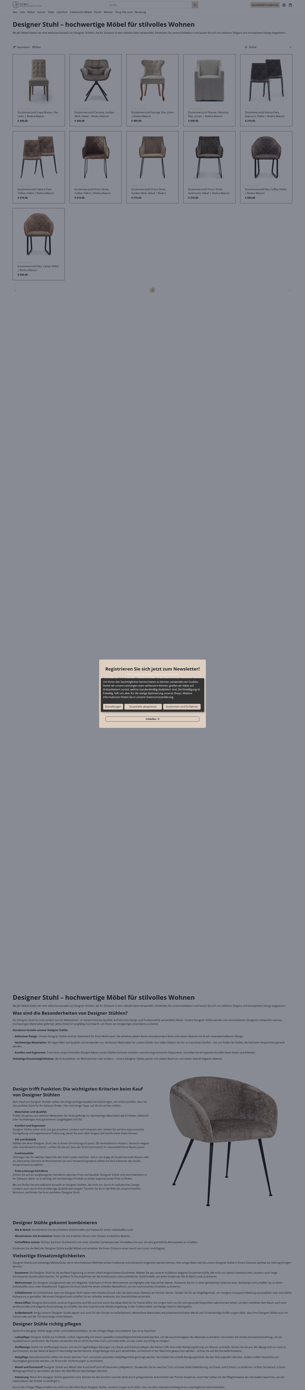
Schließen (154, 719)
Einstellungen (113, 707)
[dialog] (152, 695)
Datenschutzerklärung (159, 697)
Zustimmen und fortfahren (182, 707)
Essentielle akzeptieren (143, 707)
